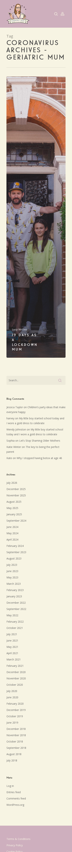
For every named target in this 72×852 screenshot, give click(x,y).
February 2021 (15, 665)
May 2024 (12, 533)
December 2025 (16, 489)
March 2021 (13, 659)
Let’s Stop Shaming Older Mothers (39, 440)
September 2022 (16, 609)
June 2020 (12, 697)
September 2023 (16, 552)
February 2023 (15, 590)
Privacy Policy (14, 845)
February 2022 (15, 621)
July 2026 (11, 482)
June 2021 (12, 640)
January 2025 (14, 514)
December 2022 (16, 602)
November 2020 (16, 678)
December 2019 (16, 710)
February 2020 (15, 703)
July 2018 (11, 760)
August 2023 (13, 558)
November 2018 (16, 735)
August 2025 (13, 501)
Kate (9, 458)
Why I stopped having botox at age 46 (39, 458)
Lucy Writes (19, 329)
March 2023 (13, 583)
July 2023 (11, 565)
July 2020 (11, 691)
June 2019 (12, 722)
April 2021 (12, 653)
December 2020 (16, 672)
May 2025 (12, 508)
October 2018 (14, 741)
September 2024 (16, 520)
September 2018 (16, 748)
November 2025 (16, 495)
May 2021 (12, 647)
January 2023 (14, 596)
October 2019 (14, 716)
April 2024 (12, 539)
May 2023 (12, 577)
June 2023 (12, 571)
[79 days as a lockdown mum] (36, 217)
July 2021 (11, 634)
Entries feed (13, 792)
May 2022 (12, 615)
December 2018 (16, 729)
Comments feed (16, 798)
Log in (10, 786)
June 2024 (12, 527)
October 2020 (14, 684)
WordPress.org (15, 805)
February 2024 (15, 546)
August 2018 (13, 754)
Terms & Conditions (18, 839)
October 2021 (14, 628)
